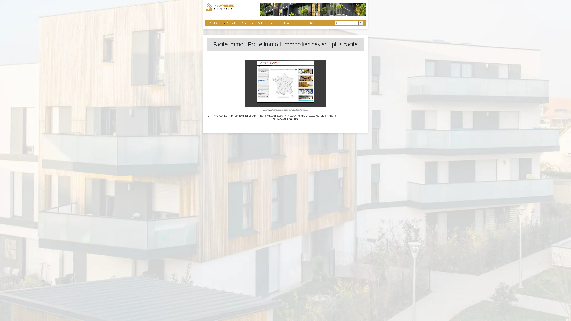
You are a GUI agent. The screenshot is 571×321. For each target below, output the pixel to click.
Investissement (286, 23)
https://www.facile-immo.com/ (285, 119)
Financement (248, 23)
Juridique (301, 23)
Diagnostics (232, 23)
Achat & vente (216, 23)
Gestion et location (266, 23)
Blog (312, 23)
